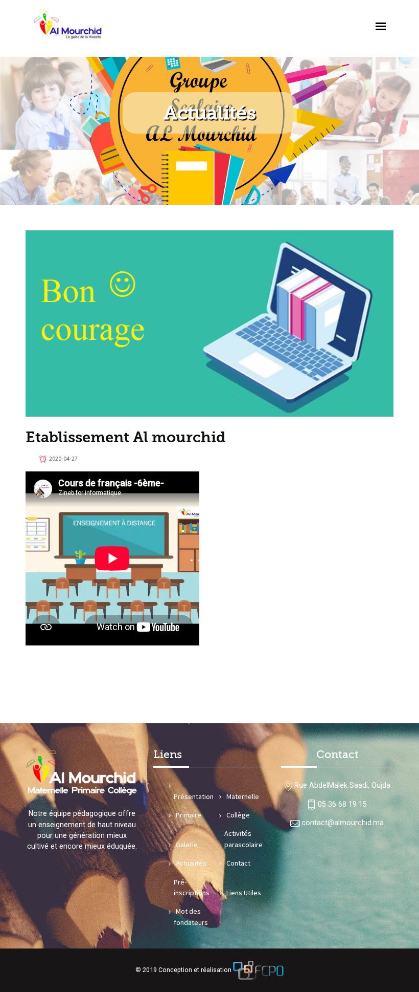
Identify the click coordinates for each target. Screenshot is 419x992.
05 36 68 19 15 (342, 804)
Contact (238, 863)
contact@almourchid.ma (342, 822)
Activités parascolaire (243, 839)
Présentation (194, 796)
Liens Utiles (243, 892)
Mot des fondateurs (191, 916)
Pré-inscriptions (192, 887)
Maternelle (242, 796)
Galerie (187, 844)
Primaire (188, 815)
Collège (238, 815)
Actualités (191, 863)
